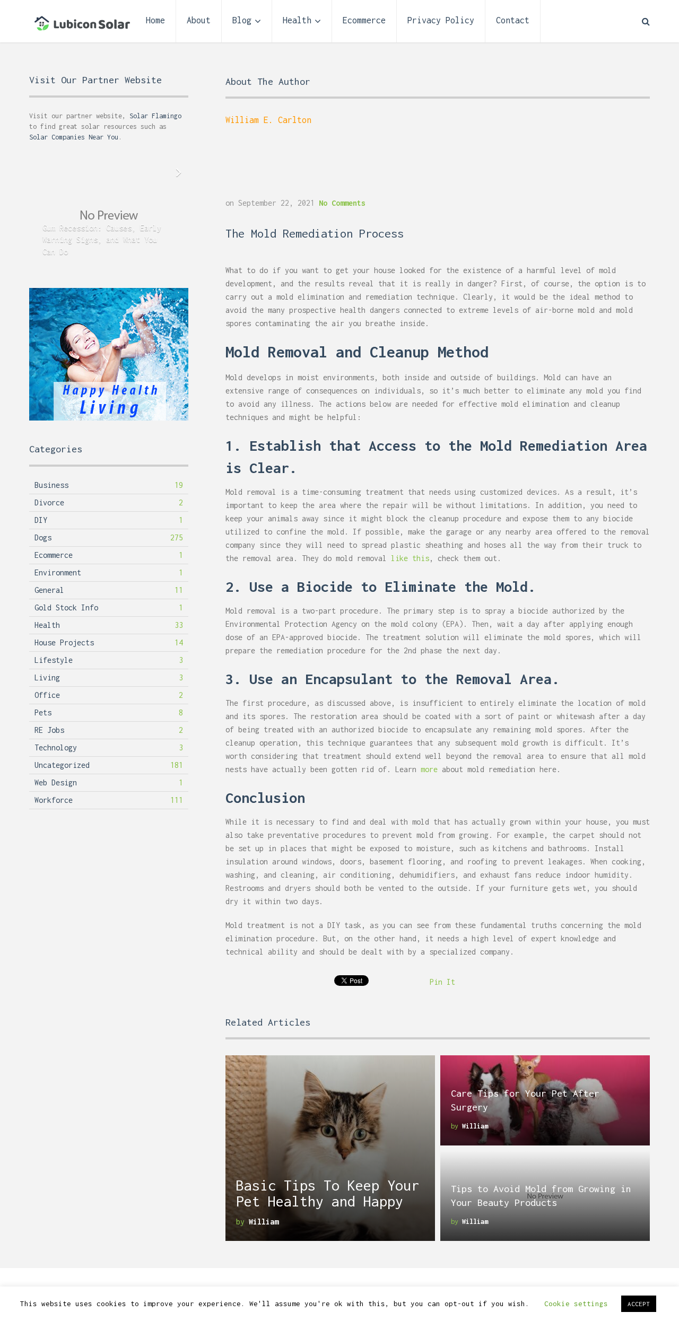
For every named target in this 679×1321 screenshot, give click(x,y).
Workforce (53, 799)
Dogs (42, 537)
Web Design (55, 782)
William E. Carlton (268, 120)
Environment (57, 572)
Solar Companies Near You (73, 137)
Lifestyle (53, 659)
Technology (55, 747)
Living (47, 677)
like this (410, 558)
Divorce (49, 502)
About (199, 20)
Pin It (442, 981)
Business (51, 484)
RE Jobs (49, 729)
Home (155, 20)
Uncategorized (62, 764)
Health (297, 20)
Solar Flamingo (155, 116)
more (429, 769)
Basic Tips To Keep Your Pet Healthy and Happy (327, 1193)
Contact (512, 20)
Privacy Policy (440, 20)
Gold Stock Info (66, 607)
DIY (40, 519)
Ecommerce (364, 20)
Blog (241, 20)
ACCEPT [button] (639, 1303)
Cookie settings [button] (576, 1303)
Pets (42, 712)
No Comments (342, 202)
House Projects (64, 642)
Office (47, 694)
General (49, 589)
